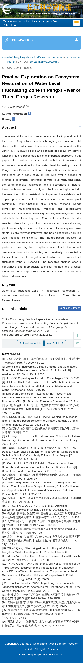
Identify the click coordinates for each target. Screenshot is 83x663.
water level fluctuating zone (20, 290)
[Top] (77, 335)
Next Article (54, 343)
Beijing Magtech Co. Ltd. (49, 654)
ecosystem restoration (61, 290)
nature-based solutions (16, 295)
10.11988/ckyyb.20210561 (44, 61)
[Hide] (77, 343)
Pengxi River (47, 295)
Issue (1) (10, 61)
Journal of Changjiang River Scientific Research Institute (32, 57)
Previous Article (32, 343)
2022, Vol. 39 (73, 57)
